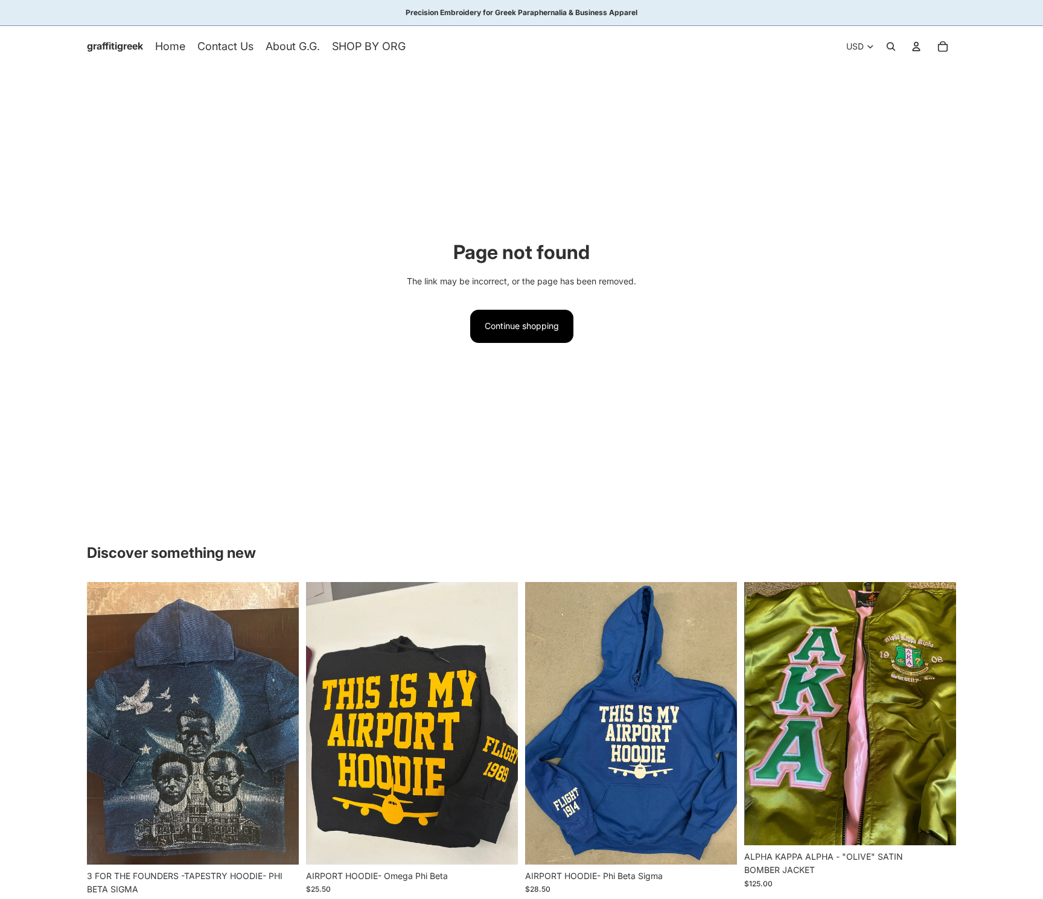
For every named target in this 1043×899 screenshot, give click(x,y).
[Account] (916, 46)
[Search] (891, 46)
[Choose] (280, 846)
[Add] (937, 826)
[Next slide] (281, 723)
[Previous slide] (105, 723)
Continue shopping (522, 326)
